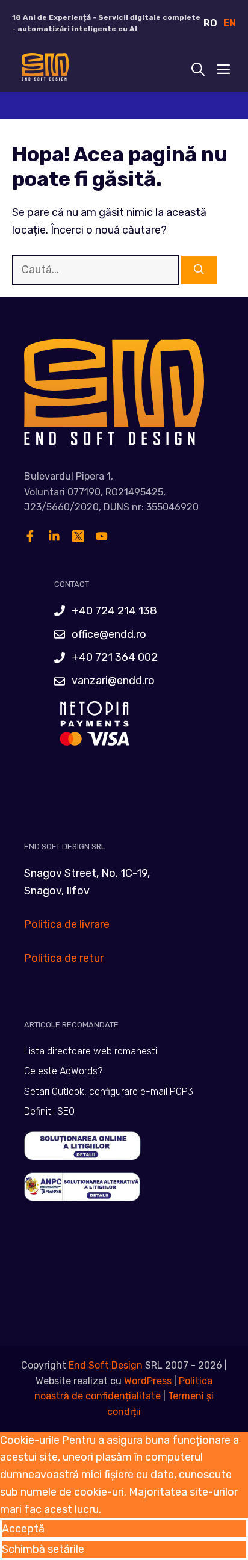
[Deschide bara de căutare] (198, 70)
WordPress (148, 1381)
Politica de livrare (67, 924)
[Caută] (199, 270)
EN (229, 23)
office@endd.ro (109, 634)
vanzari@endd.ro (113, 680)
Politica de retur (64, 958)
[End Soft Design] (44, 69)
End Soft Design (106, 1365)
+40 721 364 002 (115, 657)
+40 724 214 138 (114, 611)
